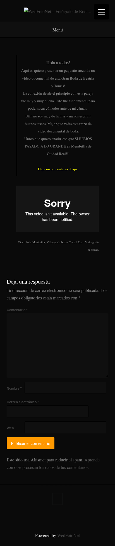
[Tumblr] (53, 517)
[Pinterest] (44, 517)
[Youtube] (89, 517)
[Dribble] (80, 517)
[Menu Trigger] (101, 11)
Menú (57, 30)
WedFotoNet (68, 535)
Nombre (14, 388)
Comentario (17, 310)
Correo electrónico (23, 402)
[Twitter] (35, 517)
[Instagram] (62, 517)
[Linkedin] (71, 517)
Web (10, 428)
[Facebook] (26, 517)
